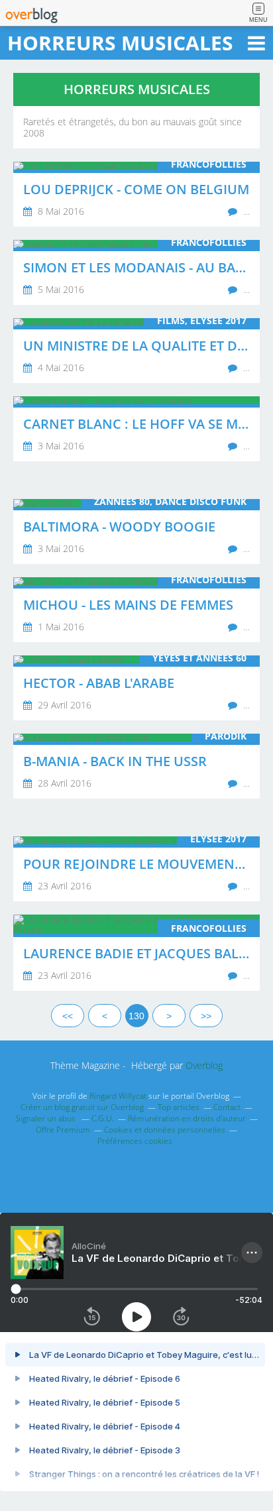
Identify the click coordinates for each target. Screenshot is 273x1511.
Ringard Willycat (117, 1095)
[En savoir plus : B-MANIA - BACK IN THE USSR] (136, 766)
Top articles (178, 1107)
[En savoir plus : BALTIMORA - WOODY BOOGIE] (136, 531)
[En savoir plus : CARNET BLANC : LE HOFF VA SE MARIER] (136, 428)
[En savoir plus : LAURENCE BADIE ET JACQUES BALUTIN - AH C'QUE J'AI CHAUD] (136, 953)
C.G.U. (102, 1118)
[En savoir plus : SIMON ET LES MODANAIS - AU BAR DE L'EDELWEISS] (136, 272)
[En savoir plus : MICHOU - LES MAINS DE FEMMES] (136, 609)
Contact (227, 1107)
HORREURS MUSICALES (120, 42)
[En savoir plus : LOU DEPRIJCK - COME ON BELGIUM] (136, 194)
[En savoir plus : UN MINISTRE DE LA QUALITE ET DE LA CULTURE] (136, 350)
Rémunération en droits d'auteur (187, 1118)
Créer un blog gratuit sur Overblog (82, 1107)
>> (206, 1016)
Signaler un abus (47, 1118)
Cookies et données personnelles (164, 1129)
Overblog (204, 1065)
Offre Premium (63, 1129)
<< (67, 1016)
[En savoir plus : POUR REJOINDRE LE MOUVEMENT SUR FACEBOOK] (136, 868)
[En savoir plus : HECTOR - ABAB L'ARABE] (136, 687)
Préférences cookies (134, 1141)
